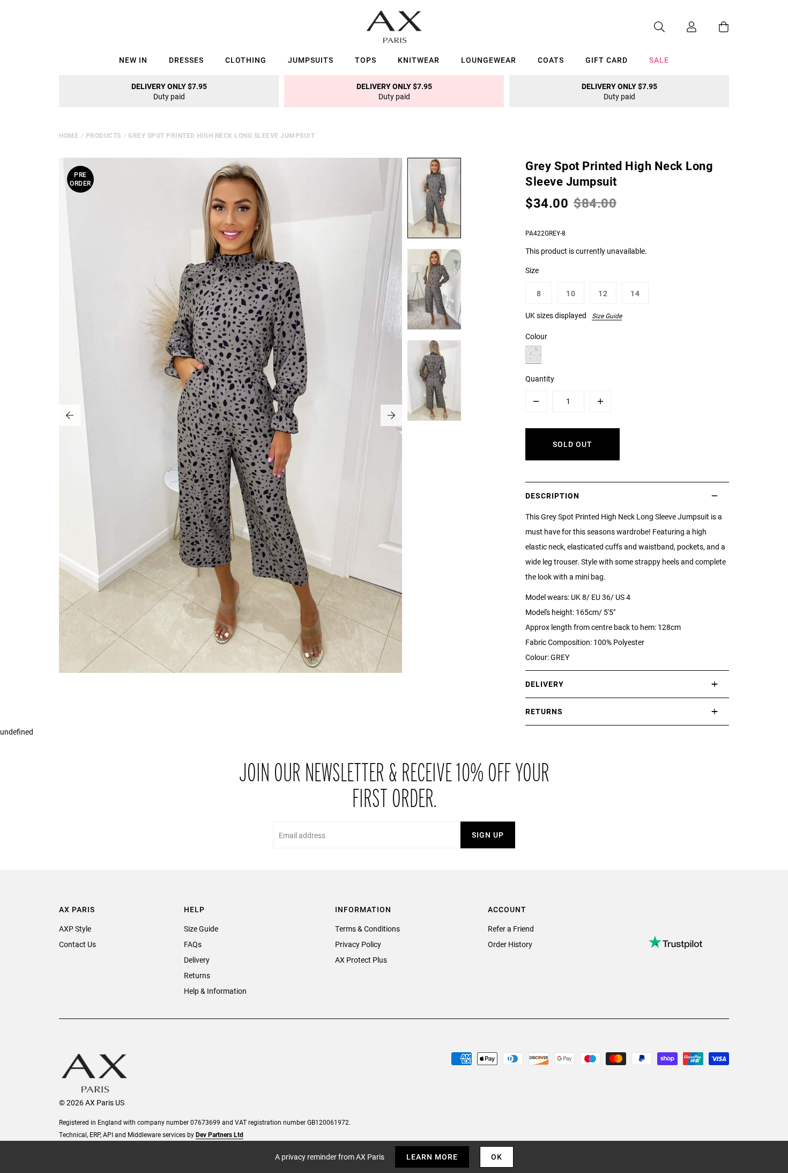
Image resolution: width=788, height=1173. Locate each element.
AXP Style (75, 928)
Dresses (186, 60)
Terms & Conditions (367, 928)
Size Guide (607, 315)
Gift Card (606, 60)
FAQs (193, 944)
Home (68, 135)
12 (603, 293)
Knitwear (419, 60)
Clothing (245, 60)
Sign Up (488, 835)
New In (133, 60)
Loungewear (488, 60)
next (391, 415)
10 (571, 293)
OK (496, 1157)
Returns (197, 975)
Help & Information (215, 991)
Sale (659, 60)
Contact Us (77, 944)
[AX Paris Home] (394, 27)
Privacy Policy (358, 944)
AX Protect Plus (361, 960)
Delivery (197, 960)
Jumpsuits (310, 60)
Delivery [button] (544, 684)
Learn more (432, 1157)
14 (635, 293)
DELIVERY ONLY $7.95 (169, 91)
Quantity (539, 378)
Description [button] (552, 495)
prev (69, 415)
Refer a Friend (511, 928)
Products (103, 135)
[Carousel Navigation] (230, 415)
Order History (510, 944)
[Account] (681, 27)
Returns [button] (544, 711)
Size (532, 270)
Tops (365, 60)
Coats (551, 60)
